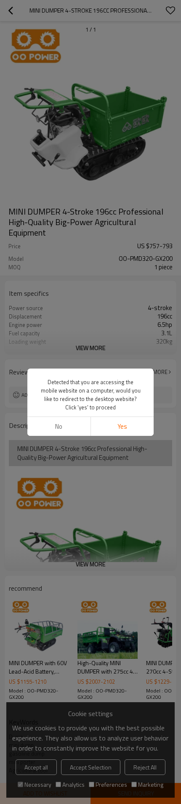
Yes (122, 426)
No (58, 426)
